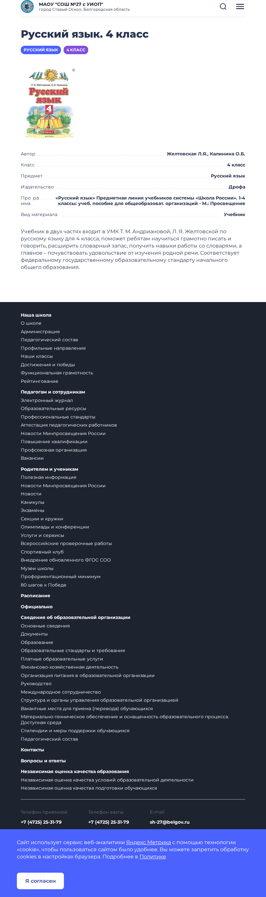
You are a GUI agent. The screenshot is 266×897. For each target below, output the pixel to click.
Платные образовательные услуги (62, 659)
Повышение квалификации (54, 441)
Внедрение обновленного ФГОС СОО (66, 560)
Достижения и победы (48, 365)
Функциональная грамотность (57, 373)
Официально (37, 607)
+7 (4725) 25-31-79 (41, 822)
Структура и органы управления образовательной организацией (99, 700)
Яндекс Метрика (148, 842)
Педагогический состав (49, 340)
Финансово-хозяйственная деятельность (69, 667)
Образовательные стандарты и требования (73, 650)
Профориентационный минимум (61, 576)
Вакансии (32, 458)
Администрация (40, 331)
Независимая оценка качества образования (75, 771)
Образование (37, 642)
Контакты (32, 750)
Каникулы (32, 502)
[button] (223, 6)
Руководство (36, 683)
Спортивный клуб (42, 552)
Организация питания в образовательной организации (88, 675)
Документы (34, 634)
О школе (31, 323)
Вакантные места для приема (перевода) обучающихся (87, 708)
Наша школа (36, 315)
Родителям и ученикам (49, 469)
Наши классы (37, 356)
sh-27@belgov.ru (170, 822)
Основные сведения (45, 626)
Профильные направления (53, 348)
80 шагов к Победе (43, 585)
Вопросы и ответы (43, 761)
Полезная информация (48, 477)
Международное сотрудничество (61, 692)
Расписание (35, 596)
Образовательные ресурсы (53, 408)
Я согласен (40, 881)
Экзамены (32, 510)
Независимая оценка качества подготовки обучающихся (89, 788)
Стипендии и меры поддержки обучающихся (75, 730)
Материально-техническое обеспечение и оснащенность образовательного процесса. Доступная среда (125, 719)
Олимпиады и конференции (55, 527)
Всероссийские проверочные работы (66, 543)
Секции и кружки (42, 519)
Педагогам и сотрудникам (53, 392)
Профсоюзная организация (54, 450)
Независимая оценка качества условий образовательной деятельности (107, 780)
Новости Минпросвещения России (63, 433)
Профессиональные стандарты (58, 417)
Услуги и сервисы (42, 535)
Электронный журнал (47, 400)
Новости (31, 494)
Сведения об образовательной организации (75, 617)
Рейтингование (39, 381)
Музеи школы (37, 568)
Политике (152, 857)
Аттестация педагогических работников (69, 425)
